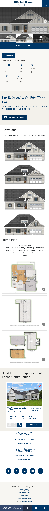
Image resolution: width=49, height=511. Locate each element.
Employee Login (24, 492)
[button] (45, 21)
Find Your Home (24, 46)
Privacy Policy (24, 490)
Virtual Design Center (24, 498)
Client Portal (24, 495)
